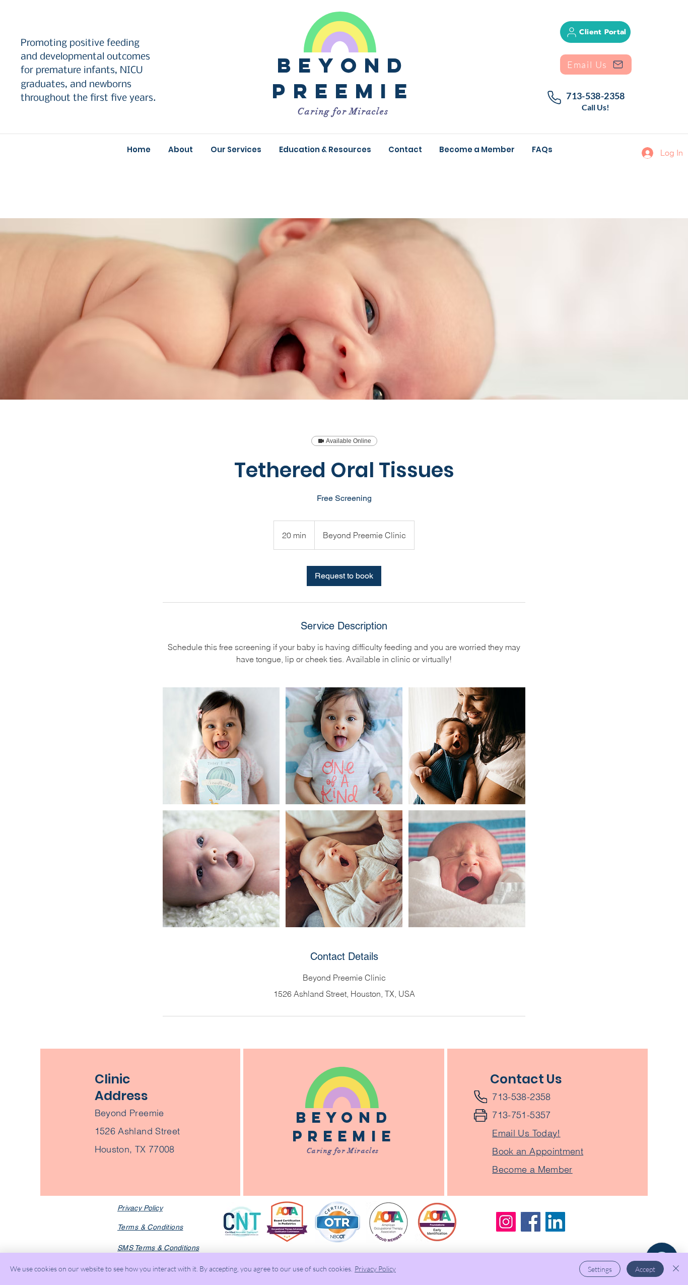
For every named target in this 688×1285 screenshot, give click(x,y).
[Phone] (554, 97)
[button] (237, 149)
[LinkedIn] (555, 1222)
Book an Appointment (537, 1151)
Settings (600, 1269)
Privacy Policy (375, 1268)
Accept (645, 1269)
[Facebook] (530, 1222)
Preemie (343, 91)
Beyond (343, 65)
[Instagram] (506, 1222)
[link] (344, 576)
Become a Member (532, 1169)
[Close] (676, 1269)
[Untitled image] (221, 745)
